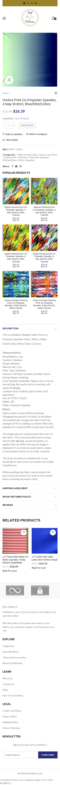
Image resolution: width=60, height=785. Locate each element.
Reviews (7, 505)
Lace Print (51, 154)
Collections (8, 646)
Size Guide (12, 140)
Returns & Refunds (12, 663)
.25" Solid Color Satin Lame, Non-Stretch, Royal (45, 558)
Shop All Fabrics (10, 651)
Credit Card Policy (11, 710)
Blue (35, 154)
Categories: (9, 154)
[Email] (16, 166)
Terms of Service (11, 727)
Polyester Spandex (39, 157)
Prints (21, 160)
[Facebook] (12, 166)
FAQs (5, 689)
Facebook (28, 3)
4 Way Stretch (24, 154)
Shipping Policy (10, 722)
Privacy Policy (9, 716)
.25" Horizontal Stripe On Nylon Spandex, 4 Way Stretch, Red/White (15, 559)
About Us (7, 678)
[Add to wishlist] (24, 532)
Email (24, 3)
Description (10, 328)
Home (5, 93)
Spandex (30, 160)
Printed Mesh (10, 160)
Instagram (32, 3)
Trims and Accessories (14, 657)
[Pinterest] (20, 166)
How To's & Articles (12, 695)
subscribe (48, 755)
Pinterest (36, 3)
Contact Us (8, 684)
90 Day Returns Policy (16, 496)
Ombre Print (10, 157)
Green (42, 154)
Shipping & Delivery (15, 488)
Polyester (23, 157)
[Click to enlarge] (9, 80)
